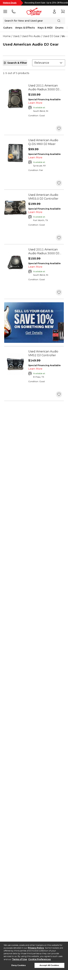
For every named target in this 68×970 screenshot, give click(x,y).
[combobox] (48, 62)
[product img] (15, 98)
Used (16, 36)
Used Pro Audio (30, 36)
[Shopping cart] (63, 11)
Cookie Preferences (39, 959)
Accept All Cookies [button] (49, 965)
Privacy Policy (36, 948)
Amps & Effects (25, 27)
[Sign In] (54, 11)
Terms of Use (19, 959)
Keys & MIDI (45, 27)
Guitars (7, 27)
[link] (45, 87)
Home (7, 36)
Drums (59, 27)
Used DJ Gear (51, 36)
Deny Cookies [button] (18, 965)
